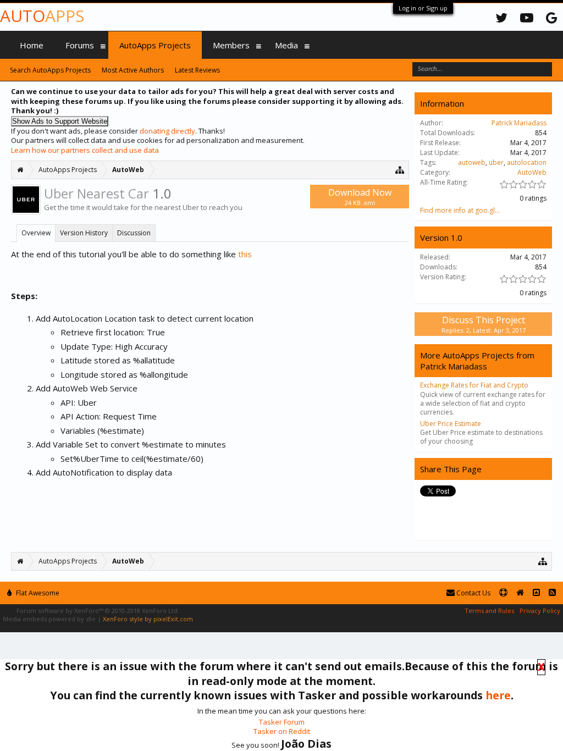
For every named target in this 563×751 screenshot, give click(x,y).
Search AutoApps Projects (50, 70)
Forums (79, 45)
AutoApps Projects (155, 45)
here (498, 695)
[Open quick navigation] (400, 169)
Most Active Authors (133, 70)
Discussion (134, 233)
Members (231, 45)
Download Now (359, 196)
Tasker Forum (282, 722)
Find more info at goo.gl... (460, 210)
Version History (84, 233)
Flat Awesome (36, 593)
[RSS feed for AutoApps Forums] (552, 593)
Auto (42, 15)
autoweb (471, 162)
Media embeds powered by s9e (49, 619)
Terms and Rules (489, 610)
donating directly (167, 131)
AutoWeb (532, 172)
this (245, 254)
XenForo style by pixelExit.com (148, 619)
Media (286, 45)
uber (496, 162)
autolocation (527, 162)
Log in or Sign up (423, 8)
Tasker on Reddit (281, 731)
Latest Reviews (197, 70)
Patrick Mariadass (519, 123)
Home (31, 45)
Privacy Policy (540, 610)
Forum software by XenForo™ (97, 610)
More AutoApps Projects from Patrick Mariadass (477, 361)
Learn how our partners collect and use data (85, 150)
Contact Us (472, 593)
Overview (36, 233)
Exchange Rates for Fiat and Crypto (474, 385)
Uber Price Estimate (450, 423)
